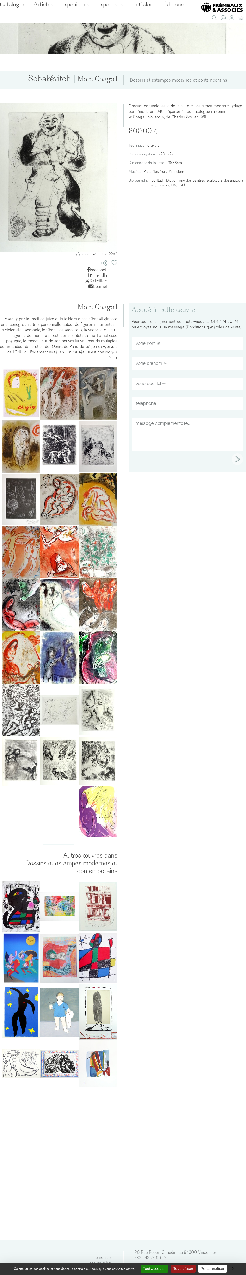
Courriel (100, 286)
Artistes (44, 4)
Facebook (98, 269)
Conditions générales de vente (213, 326)
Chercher (215, 19)
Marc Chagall (97, 79)
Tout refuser (183, 1269)
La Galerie (144, 4)
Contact (224, 19)
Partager (104, 263)
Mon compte (233, 19)
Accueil (242, 19)
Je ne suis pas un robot (100, 1260)
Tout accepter (154, 1269)
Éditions (174, 4)
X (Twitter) (98, 280)
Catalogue (13, 4)
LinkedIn (99, 275)
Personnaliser (212, 1269)
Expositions (76, 4)
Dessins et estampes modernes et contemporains (178, 80)
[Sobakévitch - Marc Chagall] (58, 176)
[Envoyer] (237, 459)
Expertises (110, 4)
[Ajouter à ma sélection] (114, 262)
